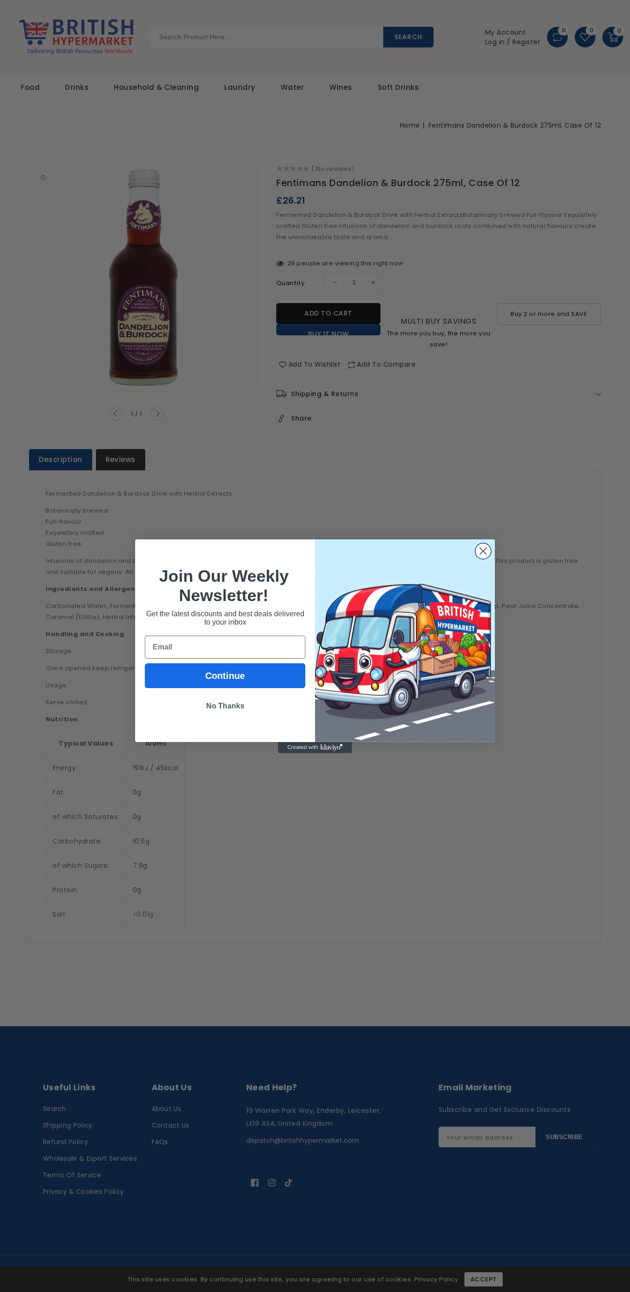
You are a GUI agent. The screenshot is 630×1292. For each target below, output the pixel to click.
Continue (225, 676)
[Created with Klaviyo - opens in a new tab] (315, 747)
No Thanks (225, 706)
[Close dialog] (483, 551)
